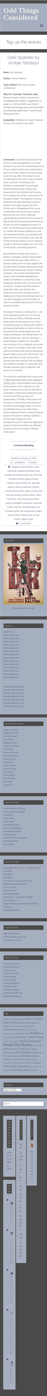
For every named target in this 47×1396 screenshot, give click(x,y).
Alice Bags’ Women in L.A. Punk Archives (21, 868)
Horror (22, 1037)
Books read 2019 (11, 648)
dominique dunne (21, 475)
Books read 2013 (11, 667)
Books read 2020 (11, 645)
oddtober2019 (8, 1059)
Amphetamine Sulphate (14, 808)
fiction (35, 1033)
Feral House (8, 821)
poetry (8, 503)
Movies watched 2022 (13, 690)
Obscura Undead (11, 983)
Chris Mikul (8, 749)
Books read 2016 (11, 658)
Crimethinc (8, 815)
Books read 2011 (11, 674)
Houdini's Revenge (35, 1037)
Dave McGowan (10, 752)
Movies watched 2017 (13, 706)
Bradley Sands (10, 743)
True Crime (7, 1070)
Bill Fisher (7, 874)
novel (20, 1056)
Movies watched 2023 (13, 687)
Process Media (10, 834)
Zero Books (8, 844)
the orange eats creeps (31, 511)
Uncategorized (20, 1070)
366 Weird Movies (11, 933)
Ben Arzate (8, 739)
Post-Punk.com (10, 900)
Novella (26, 1056)
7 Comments (25, 523)
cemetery (6, 1026)
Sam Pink (7, 782)
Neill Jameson (9, 890)
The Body (8, 877)
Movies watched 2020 (13, 696)
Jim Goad (7, 772)
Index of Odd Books (12, 828)
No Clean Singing (11, 894)
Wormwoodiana (10, 841)
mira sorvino (22, 499)
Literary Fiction (37, 1045)
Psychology (16, 1063)
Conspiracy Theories (26, 1026)
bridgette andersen (26, 471)
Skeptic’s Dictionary (12, 996)
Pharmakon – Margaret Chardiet (18, 897)
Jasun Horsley (9, 769)
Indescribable (13, 1041)
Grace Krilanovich (23, 483)
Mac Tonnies (9, 778)
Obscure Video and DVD (14, 937)
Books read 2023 (11, 635)
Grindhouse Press (11, 825)
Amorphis (7, 871)
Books (34, 462)
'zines (5, 1019)
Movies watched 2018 (13, 703)
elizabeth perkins (16, 479)
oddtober (35, 1056)
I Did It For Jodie (10, 973)
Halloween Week (13, 1037)
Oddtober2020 (19, 1059)
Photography (21, 1222)
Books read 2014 (11, 664)
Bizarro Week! (10, 1022)
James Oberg (9, 976)
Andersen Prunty (11, 733)
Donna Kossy (9, 759)
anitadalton (20, 462)
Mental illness (15, 1049)
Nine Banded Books (12, 831)
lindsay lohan (29, 495)
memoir (7, 1049)
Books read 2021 (11, 641)
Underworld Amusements (15, 838)
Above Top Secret (11, 964)
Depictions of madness (29, 1030)
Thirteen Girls (26, 515)
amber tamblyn (26, 467)
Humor (6, 1041)
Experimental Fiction (10, 1033)
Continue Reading (25, 447)
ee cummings (35, 475)
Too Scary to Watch (12, 940)
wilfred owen (27, 519)
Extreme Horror (23, 1034)
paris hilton (34, 499)
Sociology (33, 1066)
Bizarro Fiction (33, 1018)
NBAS (23, 1049)
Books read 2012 (11, 671)
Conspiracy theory (12, 1029)
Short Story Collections (16, 1066)
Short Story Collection (33, 1063)
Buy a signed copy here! (23, 608)
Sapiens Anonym (11, 990)
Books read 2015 (11, 661)
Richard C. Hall (10, 986)
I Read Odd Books (22, 1042)
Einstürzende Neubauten (14, 884)
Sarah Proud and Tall (12, 993)
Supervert (7, 785)
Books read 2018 (11, 651)
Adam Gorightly (10, 730)
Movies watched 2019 (13, 700)
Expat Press (8, 818)
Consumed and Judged (14, 812)
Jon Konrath (9, 775)
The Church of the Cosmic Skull (17, 881)
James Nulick (9, 765)
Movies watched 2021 (13, 693)
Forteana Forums (11, 967)
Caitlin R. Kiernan (11, 746)
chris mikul (14, 1026)
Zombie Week (33, 1070)
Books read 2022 (11, 638)
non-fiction (22, 1052)
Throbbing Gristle (11, 910)
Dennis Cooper (10, 756)
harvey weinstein (23, 487)
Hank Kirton (8, 762)
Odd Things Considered (21, 14)
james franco (18, 491)
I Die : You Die (9, 887)
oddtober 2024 (30, 1059)
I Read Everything (29, 1041)
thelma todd (13, 515)
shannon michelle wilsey (25, 507)
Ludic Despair (9, 980)
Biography (21, 1019)
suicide (39, 1066)
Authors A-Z (9, 632)
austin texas (13, 1019)
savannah (27, 503)
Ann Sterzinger (10, 736)
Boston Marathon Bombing (29, 1023)
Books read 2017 (11, 654)
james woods (31, 491)
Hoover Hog (9, 970)
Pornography (7, 1063)
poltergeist (17, 503)
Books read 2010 (11, 677)
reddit (22, 1063)
